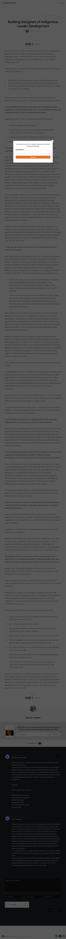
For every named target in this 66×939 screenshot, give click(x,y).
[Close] (52, 141)
